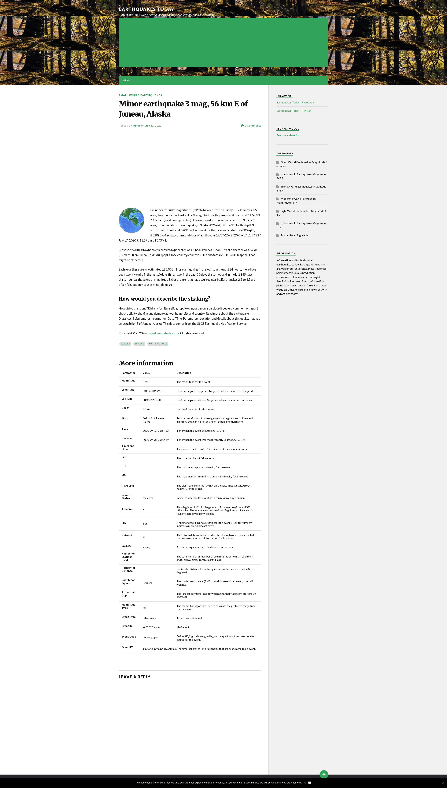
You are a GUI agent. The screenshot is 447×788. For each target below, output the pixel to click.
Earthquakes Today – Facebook (295, 102)
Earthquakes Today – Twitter (293, 110)
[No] (442, 783)
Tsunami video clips (288, 135)
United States (158, 344)
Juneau (139, 344)
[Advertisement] (223, 42)
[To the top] (324, 774)
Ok (309, 783)
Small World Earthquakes (140, 95)
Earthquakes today (146, 9)
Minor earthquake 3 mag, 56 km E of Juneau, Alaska (183, 108)
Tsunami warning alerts (294, 235)
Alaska (125, 344)
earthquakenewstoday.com (161, 333)
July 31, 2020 (153, 125)
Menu (126, 80)
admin (137, 125)
